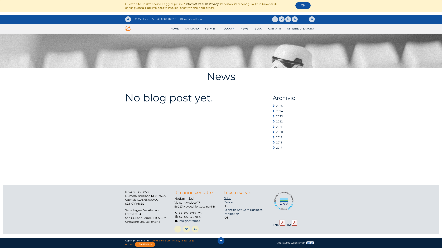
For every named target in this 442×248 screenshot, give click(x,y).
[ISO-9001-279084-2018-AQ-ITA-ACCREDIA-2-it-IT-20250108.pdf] (294, 222)
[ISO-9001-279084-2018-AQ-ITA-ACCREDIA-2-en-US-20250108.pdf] (282, 222)
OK (303, 5)
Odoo (227, 198)
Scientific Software (237, 209)
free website (293, 242)
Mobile (228, 202)
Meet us (143, 19)
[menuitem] (175, 28)
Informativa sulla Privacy (202, 4)
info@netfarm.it (194, 19)
